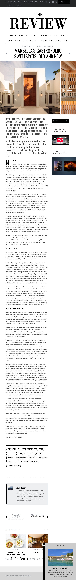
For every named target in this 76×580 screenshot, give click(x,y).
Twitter (21, 477)
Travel (59, 40)
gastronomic (12, 454)
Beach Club (12, 450)
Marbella (10, 457)
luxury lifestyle (36, 454)
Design (36, 35)
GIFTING (66, 40)
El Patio (30, 450)
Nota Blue (13, 160)
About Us (10, 5)
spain (9, 461)
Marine (10, 40)
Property (28, 40)
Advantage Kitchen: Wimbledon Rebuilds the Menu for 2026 (15, 554)
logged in (23, 559)
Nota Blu (32, 457)
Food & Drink (62, 35)
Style (35, 40)
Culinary (22, 450)
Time (52, 40)
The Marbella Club (14, 465)
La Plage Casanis (24, 454)
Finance (53, 35)
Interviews (44, 35)
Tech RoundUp (44, 40)
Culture (28, 35)
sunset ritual (24, 461)
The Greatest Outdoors (16, 517)
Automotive (13, 35)
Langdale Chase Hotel (37, 515)
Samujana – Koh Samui (60, 568)
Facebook (11, 477)
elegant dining (39, 450)
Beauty (21, 35)
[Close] (44, 545)
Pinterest (32, 477)
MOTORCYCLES (18, 40)
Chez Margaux (38, 552)
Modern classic (21, 457)
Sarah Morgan (29, 46)
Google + (43, 477)
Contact (19, 5)
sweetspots (34, 461)
